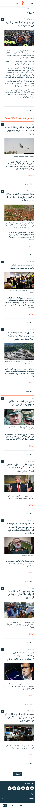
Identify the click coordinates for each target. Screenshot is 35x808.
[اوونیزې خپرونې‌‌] (13, 805)
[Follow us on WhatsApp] (14, 788)
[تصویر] (21, 805)
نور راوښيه (17, 774)
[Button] (28, 110)
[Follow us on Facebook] (32, 788)
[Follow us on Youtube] (23, 788)
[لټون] (29, 805)
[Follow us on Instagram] (18, 788)
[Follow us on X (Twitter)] (27, 788)
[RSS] (9, 788)
